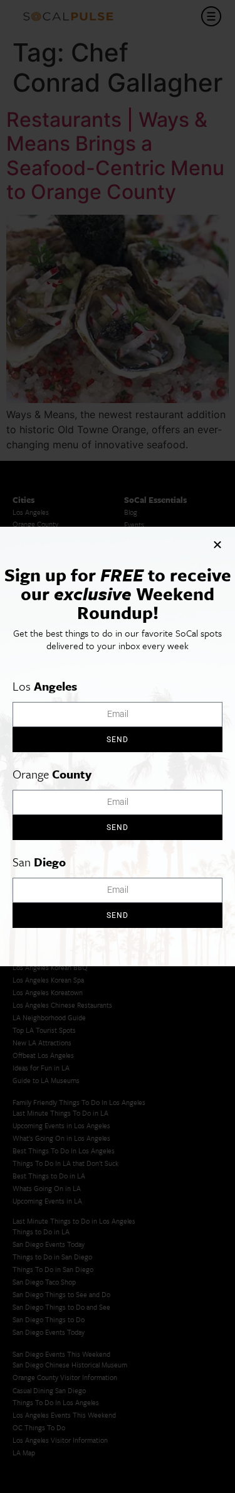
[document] (117, 746)
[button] (217, 544)
